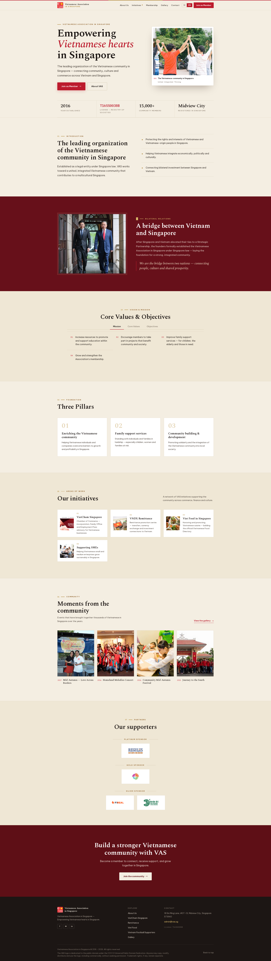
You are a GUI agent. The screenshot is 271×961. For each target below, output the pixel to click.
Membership (152, 5)
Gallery (164, 5)
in (72, 926)
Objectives (152, 326)
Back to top (208, 952)
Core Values (134, 326)
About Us (124, 5)
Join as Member (203, 5)
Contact (175, 5)
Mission (117, 326)
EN (189, 5)
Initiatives (137, 5)
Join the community (135, 876)
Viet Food (132, 927)
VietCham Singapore (137, 918)
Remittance (133, 923)
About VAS (97, 86)
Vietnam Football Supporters (141, 932)
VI (184, 5)
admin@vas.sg (171, 921)
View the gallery (204, 620)
